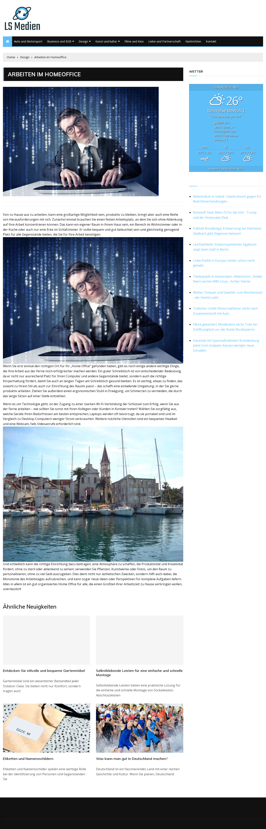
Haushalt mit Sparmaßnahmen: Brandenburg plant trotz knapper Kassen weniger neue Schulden (226, 345)
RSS (192, 182)
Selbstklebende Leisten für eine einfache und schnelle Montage (139, 672)
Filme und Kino (134, 41)
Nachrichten (193, 41)
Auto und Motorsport (28, 41)
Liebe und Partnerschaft (164, 41)
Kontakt (211, 41)
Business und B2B (59, 41)
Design (83, 41)
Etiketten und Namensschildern (28, 758)
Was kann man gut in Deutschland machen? (132, 758)
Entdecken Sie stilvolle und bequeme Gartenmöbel (44, 670)
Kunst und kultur (106, 41)
